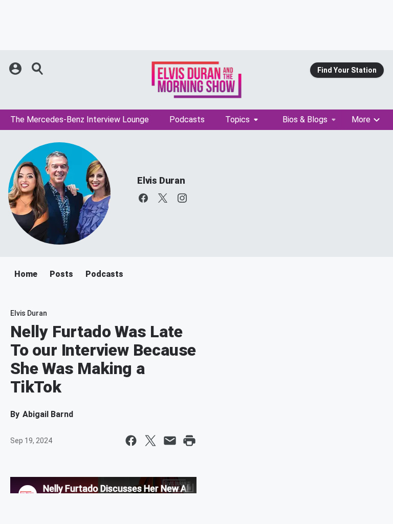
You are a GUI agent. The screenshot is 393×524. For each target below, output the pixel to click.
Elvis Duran (161, 180)
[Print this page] (189, 440)
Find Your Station (347, 70)
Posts (61, 274)
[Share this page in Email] (170, 440)
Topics (237, 119)
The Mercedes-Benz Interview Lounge (79, 119)
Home (25, 274)
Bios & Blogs (305, 119)
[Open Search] (38, 68)
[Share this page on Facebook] (131, 440)
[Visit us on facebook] (143, 198)
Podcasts (187, 119)
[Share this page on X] (150, 440)
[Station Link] (196, 79)
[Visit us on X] (163, 198)
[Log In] (16, 68)
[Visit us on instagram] (182, 198)
